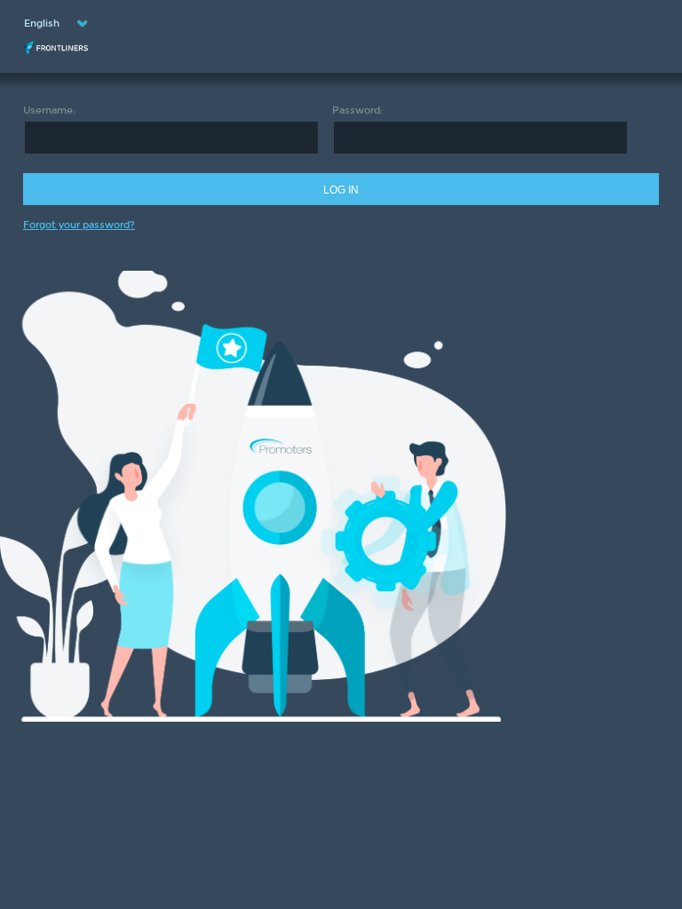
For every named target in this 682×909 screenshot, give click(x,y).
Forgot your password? (79, 225)
